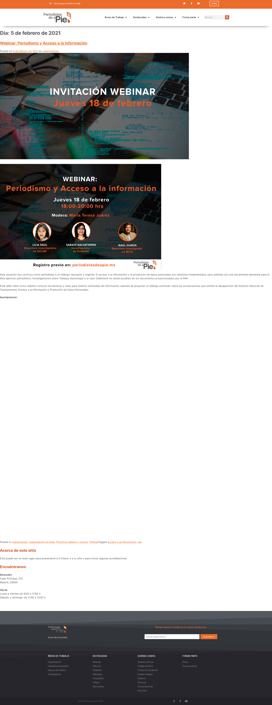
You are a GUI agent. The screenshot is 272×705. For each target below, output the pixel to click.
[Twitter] (184, 3)
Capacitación (20, 542)
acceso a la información (122, 542)
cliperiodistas (51, 51)
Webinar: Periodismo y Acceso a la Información (43, 43)
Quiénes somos (164, 17)
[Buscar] (227, 17)
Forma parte (189, 17)
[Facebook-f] (191, 3)
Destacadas (140, 17)
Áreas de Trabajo (114, 17)
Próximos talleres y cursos (72, 542)
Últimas (93, 542)
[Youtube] (198, 3)
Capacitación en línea (42, 542)
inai (140, 542)
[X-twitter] (174, 701)
